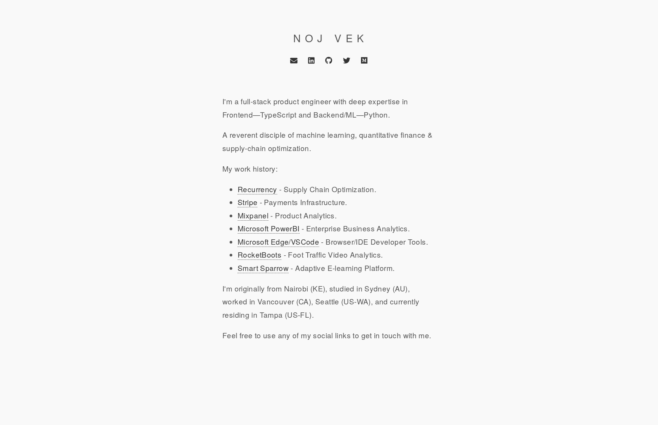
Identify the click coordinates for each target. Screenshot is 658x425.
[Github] (329, 60)
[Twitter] (346, 60)
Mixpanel (253, 215)
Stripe (247, 202)
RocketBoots (259, 254)
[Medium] (364, 60)
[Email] (293, 60)
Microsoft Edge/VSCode (278, 241)
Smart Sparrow (263, 268)
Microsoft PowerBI (269, 228)
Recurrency (257, 189)
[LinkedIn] (311, 60)
